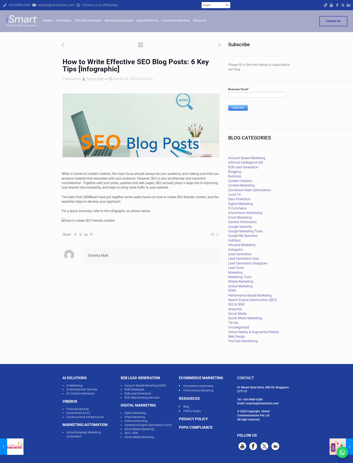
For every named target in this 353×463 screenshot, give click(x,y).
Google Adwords (240, 227)
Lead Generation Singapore (247, 263)
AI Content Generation (80, 393)
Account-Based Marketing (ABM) (145, 385)
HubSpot (234, 240)
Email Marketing (240, 217)
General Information (242, 222)
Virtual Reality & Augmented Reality (253, 332)
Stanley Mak (95, 79)
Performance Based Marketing (250, 295)
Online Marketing (240, 286)
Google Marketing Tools (245, 231)
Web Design (236, 336)
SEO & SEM (236, 304)
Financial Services (77, 409)
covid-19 (234, 195)
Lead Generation (240, 254)
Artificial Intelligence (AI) (245, 162)
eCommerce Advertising (245, 213)
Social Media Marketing (245, 318)
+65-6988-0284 (253, 399)
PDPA (232, 291)
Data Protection (239, 199)
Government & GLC (78, 413)
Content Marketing (241, 185)
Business (234, 176)
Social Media (237, 314)
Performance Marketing (198, 390)
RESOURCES (189, 398)
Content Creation (240, 181)
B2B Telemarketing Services (142, 397)
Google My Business (243, 236)
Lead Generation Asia (243, 259)
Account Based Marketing (246, 158)
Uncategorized (238, 327)
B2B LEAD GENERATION (140, 378)
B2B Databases (134, 389)
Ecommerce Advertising (198, 386)
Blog (186, 406)
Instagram (235, 250)
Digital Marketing (240, 204)
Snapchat (235, 309)
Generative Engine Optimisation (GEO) (148, 425)
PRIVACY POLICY (193, 419)
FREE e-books (192, 411)
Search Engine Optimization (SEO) (252, 300)
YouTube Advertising (243, 341)
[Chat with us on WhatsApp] (342, 452)
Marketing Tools (239, 277)
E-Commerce (237, 208)
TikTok (233, 323)
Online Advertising (136, 421)
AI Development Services (81, 389)
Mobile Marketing (240, 281)
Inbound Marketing (241, 245)
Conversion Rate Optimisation (249, 190)
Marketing (235, 272)
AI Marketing (74, 385)
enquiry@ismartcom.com (262, 403)
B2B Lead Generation (243, 167)
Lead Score (236, 268)
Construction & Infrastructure (85, 417)
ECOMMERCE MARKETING (201, 378)
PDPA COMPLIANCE (196, 427)
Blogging (234, 172)
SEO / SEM (131, 433)
